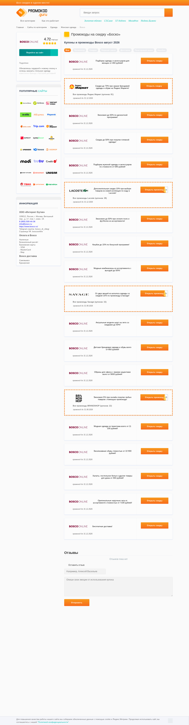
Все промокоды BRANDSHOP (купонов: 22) (92, 406)
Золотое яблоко (93, 21)
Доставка (125, 50)
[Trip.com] (38, 126)
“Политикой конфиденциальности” (53, 722)
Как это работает (50, 21)
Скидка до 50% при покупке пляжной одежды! (112, 141)
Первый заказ (108, 50)
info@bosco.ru (25, 224)
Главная (20, 27)
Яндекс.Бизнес (148, 21)
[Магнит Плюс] (51, 103)
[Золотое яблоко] (25, 103)
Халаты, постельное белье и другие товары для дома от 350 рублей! (112, 477)
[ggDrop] (51, 150)
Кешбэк (161, 50)
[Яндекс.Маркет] (51, 126)
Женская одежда (68, 27)
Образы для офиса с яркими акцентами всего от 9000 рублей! (112, 373)
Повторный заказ (144, 50)
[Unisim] (51, 173)
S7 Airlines (120, 21)
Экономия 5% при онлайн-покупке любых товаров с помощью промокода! (112, 398)
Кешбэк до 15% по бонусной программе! (110, 244)
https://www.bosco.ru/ (28, 226)
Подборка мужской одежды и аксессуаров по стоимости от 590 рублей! (112, 165)
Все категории (27, 21)
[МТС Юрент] (25, 138)
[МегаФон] (51, 184)
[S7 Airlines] (38, 103)
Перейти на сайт (34, 52)
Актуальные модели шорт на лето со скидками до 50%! (112, 323)
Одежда (53, 27)
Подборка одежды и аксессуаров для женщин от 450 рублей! (112, 62)
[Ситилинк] (38, 184)
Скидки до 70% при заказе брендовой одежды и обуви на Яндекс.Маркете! (112, 87)
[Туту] (38, 161)
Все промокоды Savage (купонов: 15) (90, 302)
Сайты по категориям (37, 27)
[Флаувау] (38, 173)
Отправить (76, 602)
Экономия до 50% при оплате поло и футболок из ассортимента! (112, 220)
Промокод (79, 50)
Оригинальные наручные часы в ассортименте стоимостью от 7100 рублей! (112, 501)
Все (67, 50)
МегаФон (133, 21)
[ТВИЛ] (25, 184)
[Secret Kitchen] (25, 173)
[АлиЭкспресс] (38, 115)
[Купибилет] (38, 138)
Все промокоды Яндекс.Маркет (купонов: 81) (93, 94)
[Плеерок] (51, 115)
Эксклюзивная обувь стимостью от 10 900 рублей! (112, 452)
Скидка (93, 50)
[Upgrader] (25, 150)
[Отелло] (25, 115)
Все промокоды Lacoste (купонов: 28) (90, 198)
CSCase (108, 21)
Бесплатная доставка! (102, 526)
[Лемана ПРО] (51, 138)
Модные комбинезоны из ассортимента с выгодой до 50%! (112, 269)
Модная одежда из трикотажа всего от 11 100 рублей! (112, 427)
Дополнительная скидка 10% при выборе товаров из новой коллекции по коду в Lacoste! (112, 190)
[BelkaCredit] (25, 126)
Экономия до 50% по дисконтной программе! (112, 116)
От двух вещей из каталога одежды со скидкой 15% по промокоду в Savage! (112, 294)
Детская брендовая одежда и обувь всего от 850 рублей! (112, 348)
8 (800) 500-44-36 (27, 221)
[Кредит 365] (51, 161)
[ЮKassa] (38, 150)
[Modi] (25, 161)
